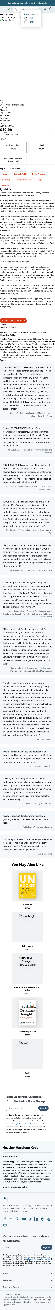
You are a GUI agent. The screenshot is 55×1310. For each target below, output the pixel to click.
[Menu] (4, 9)
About (5, 1273)
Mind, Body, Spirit (8, 327)
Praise (3, 360)
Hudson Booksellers (24, 179)
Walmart (5, 185)
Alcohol (44, 332)
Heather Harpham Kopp (13, 104)
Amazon (5, 174)
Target (39, 179)
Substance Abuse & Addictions (25, 332)
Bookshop (6, 179)
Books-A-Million (38, 174)
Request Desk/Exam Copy (13, 320)
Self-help (4, 332)
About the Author (8, 335)
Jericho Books (6, 120)
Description (5, 189)
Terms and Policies (11, 1287)
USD (31, 17)
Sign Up (43, 1108)
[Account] (45, 9)
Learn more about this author (15, 1186)
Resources (8, 1280)
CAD (31, 21)
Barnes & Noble (20, 174)
